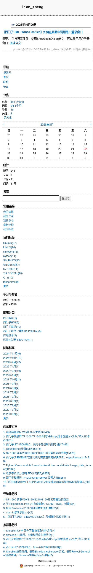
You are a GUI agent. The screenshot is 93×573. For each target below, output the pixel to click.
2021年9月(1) (11, 383)
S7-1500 (10, 269)
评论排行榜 (10, 494)
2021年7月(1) (11, 392)
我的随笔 (8, 212)
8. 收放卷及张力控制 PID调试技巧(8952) (26, 473)
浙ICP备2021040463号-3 (63, 565)
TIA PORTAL (13, 273)
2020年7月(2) (11, 409)
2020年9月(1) (11, 401)
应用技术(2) (10, 335)
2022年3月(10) (12, 370)
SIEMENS (11, 264)
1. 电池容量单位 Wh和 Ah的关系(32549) (26, 432)
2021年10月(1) (12, 379)
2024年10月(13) (12, 357)
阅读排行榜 (10, 426)
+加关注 (6, 117)
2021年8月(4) (11, 388)
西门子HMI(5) (11, 322)
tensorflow (11, 281)
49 (12, 109)
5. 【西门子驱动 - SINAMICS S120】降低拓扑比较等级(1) (36, 516)
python (9, 256)
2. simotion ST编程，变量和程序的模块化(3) (28, 535)
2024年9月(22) (12, 362)
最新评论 (8, 224)
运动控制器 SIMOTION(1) (18, 339)
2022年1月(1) (11, 375)
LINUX (9, 247)
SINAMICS (12, 260)
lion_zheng (32, 7)
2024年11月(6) (12, 353)
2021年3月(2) (11, 396)
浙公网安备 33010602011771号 (37, 565)
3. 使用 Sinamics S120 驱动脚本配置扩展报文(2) (31, 508)
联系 (5, 82)
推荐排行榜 (10, 525)
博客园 (7, 72)
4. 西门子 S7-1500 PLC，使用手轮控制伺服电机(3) (32, 547)
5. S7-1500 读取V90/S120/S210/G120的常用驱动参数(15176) (39, 453)
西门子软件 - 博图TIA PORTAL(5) (22, 331)
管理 (5, 87)
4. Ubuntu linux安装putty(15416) (22, 448)
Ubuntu (10, 243)
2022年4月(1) (11, 366)
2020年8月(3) (11, 405)
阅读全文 (15, 43)
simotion (10, 251)
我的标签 (8, 229)
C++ (8, 277)
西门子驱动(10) (12, 326)
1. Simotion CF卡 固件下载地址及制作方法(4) (29, 530)
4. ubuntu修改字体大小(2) (18, 512)
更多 (5, 286)
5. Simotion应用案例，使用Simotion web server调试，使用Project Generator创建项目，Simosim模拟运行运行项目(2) (46, 553)
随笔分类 (8, 312)
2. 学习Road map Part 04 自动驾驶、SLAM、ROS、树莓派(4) (39, 503)
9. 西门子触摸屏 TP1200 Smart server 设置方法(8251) (34, 477)
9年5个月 (16, 105)
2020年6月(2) (11, 414)
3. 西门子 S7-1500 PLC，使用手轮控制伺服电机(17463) (35, 444)
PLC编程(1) (10, 318)
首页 (5, 77)
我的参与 (8, 220)
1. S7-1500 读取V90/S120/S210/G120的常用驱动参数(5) (36, 499)
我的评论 (8, 216)
